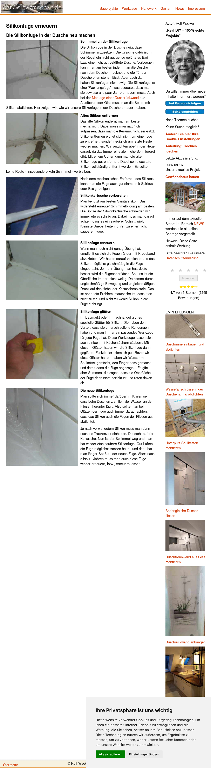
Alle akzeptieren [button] (110, 754)
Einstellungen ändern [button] (144, 754)
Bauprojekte (109, 8)
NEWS (199, 223)
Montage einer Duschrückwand (115, 97)
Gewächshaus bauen (182, 176)
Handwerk (148, 8)
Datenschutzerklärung (181, 257)
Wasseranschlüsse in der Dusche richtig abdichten (184, 392)
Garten (166, 8)
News (179, 8)
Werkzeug (129, 8)
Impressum (196, 8)
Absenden (188, 278)
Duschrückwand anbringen (185, 641)
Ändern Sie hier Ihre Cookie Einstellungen (182, 136)
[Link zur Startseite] (32, 7)
